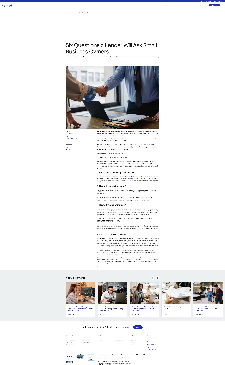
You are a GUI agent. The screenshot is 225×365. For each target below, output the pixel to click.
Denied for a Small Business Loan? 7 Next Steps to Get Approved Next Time (144, 309)
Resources (73, 12)
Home (67, 12)
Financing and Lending (71, 138)
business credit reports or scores (137, 178)
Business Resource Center (84, 12)
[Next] (157, 278)
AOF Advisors (69, 144)
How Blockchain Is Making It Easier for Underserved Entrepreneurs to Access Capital (80, 309)
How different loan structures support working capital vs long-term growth (112, 309)
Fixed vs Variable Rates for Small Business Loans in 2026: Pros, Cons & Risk (207, 309)
